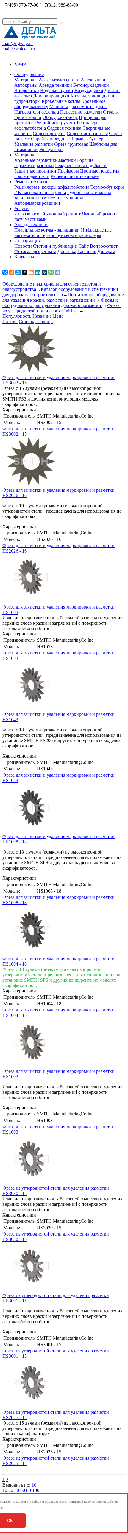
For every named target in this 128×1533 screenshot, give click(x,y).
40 (16, 1490)
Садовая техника (64, 128)
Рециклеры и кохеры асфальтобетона (51, 187)
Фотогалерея (27, 251)
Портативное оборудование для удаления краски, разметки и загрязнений (63, 297)
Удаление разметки (33, 144)
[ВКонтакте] (5, 272)
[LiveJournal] (44, 272)
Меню (20, 64)
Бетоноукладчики (91, 85)
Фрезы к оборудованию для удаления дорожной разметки (60, 302)
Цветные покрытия (99, 170)
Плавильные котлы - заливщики (47, 229)
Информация (27, 240)
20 (10, 1490)
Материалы (26, 79)
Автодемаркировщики (37, 203)
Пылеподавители (31, 176)
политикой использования (87, 1501)
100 (35, 1490)
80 (28, 1490)
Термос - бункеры (89, 138)
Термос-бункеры (107, 187)
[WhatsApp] (51, 272)
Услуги (21, 208)
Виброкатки (26, 90)
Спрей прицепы (49, 133)
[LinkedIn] (37, 272)
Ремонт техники (30, 181)
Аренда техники (55, 85)
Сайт (84, 246)
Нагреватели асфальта (36, 111)
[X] (24, 272)
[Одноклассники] (11, 272)
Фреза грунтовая (71, 144)
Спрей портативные (87, 133)
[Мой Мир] (18, 272)
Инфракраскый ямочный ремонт (47, 213)
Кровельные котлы (61, 101)
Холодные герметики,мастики (45, 160)
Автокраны (26, 85)
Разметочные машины (60, 197)
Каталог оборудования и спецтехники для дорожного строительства (60, 292)
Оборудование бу (60, 117)
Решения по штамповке (75, 176)
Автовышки (93, 79)
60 (22, 1490)
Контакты (24, 256)
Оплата (48, 251)
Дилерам (106, 251)
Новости (23, 246)
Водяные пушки (56, 90)
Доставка (66, 251)
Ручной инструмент (55, 122)
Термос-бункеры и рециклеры (70, 235)
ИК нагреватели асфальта (40, 192)
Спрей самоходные (50, 138)
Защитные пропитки (35, 170)
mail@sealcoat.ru (18, 48)
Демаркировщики (51, 95)
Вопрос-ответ (104, 246)
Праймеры (68, 170)
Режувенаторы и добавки (81, 165)
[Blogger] (31, 272)
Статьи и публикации (55, 246)
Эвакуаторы (51, 149)
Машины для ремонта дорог (78, 106)
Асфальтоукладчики (59, 79)
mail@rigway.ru (17, 43)
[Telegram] (57, 272)
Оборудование (29, 74)
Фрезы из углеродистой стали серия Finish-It (61, 308)
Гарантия (86, 251)
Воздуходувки (88, 90)
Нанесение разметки (81, 111)
